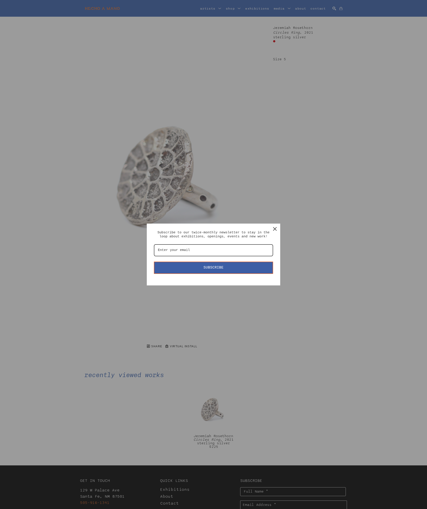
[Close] (275, 229)
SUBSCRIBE (213, 268)
